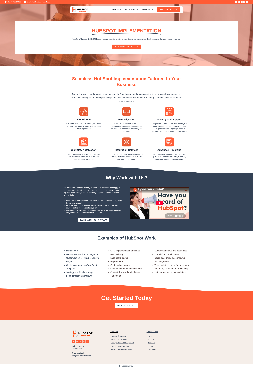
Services (114, 9)
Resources (130, 9)
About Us (146, 9)
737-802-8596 (77, 349)
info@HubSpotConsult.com (81, 356)
